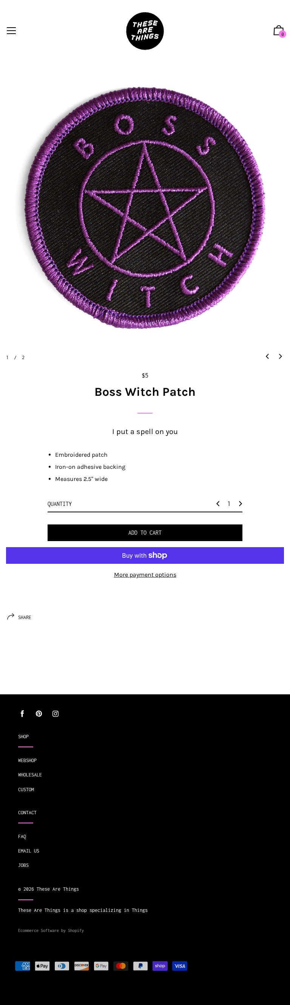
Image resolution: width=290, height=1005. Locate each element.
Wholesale (30, 775)
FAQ (22, 836)
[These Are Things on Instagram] (55, 713)
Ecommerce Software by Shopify (51, 930)
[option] (145, 207)
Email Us (28, 851)
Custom (26, 789)
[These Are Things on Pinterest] (39, 713)
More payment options (145, 574)
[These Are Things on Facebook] (22, 713)
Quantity (60, 504)
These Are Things (58, 889)
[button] (267, 357)
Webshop (27, 760)
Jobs (23, 865)
